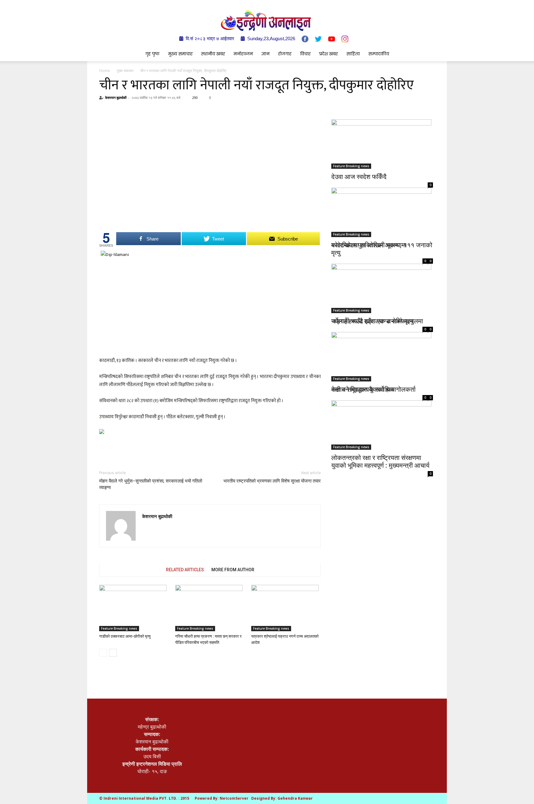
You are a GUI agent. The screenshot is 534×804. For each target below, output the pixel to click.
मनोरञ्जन (243, 54)
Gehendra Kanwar (295, 798)
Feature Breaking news (119, 628)
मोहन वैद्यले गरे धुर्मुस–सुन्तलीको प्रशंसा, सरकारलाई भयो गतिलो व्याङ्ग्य (150, 484)
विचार (305, 54)
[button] (424, 54)
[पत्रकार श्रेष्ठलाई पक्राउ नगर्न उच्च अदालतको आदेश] (286, 608)
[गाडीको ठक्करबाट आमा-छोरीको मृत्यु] (134, 608)
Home (104, 70)
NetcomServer (234, 798)
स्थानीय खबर (213, 54)
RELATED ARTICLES (185, 570)
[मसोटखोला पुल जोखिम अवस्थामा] (382, 210)
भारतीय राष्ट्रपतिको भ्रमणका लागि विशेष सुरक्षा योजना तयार (272, 481)
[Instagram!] (344, 39)
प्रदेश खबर (328, 54)
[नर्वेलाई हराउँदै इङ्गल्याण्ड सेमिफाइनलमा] (382, 281)
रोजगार (284, 54)
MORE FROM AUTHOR (232, 570)
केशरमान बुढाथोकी (115, 97)
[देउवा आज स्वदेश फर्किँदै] (382, 144)
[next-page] (113, 653)
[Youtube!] (331, 38)
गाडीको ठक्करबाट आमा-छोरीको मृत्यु (124, 636)
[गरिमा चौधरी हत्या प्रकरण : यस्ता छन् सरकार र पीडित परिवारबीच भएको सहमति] (210, 608)
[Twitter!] (318, 39)
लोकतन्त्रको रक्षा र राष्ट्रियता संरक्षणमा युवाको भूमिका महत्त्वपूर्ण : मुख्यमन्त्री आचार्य (380, 461)
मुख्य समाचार (180, 54)
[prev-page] (103, 653)
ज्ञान (265, 54)
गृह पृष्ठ (152, 54)
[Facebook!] (305, 39)
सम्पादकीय (378, 54)
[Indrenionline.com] (267, 20)
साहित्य (353, 54)
